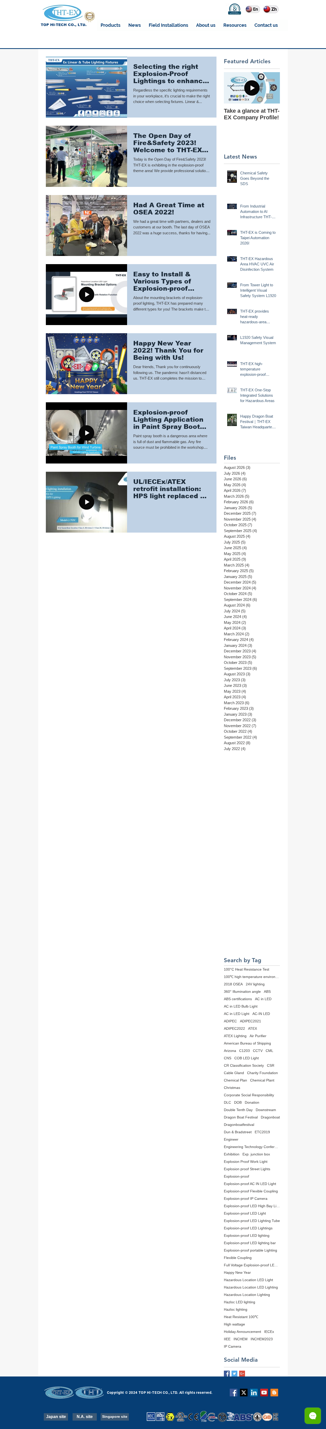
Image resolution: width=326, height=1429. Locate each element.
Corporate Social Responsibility (249, 1095)
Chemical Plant (262, 1080)
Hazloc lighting (235, 1309)
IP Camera (232, 1346)
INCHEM (241, 1339)
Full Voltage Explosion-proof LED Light (252, 1265)
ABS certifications (238, 999)
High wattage (234, 1324)
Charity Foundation (262, 1073)
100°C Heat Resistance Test (246, 969)
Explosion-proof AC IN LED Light (250, 1184)
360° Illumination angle (242, 991)
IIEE (227, 1339)
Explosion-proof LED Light (245, 1213)
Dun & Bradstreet (238, 1132)
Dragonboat (270, 1117)
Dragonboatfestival (239, 1125)
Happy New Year (237, 1272)
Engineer (231, 1139)
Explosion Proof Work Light (245, 1162)
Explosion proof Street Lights (247, 1169)
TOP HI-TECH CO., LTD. (64, 25)
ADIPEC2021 (250, 1021)
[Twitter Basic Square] (234, 1373)
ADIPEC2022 (234, 1028)
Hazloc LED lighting (239, 1302)
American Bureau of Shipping (247, 1043)
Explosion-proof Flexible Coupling (251, 1191)
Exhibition (231, 1154)
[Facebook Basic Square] (227, 1373)
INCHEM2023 (262, 1339)
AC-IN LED (261, 1014)
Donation (252, 1102)
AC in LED (263, 999)
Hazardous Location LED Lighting (251, 1287)
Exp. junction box (256, 1154)
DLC (227, 1102)
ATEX (252, 1028)
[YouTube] (264, 1392)
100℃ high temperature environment (252, 977)
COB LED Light (246, 1058)
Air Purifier (258, 1036)
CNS (227, 1058)
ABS (267, 991)
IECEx (269, 1332)
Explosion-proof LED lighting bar (250, 1243)
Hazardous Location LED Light (248, 1280)
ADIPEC (230, 1021)
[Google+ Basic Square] (242, 1373)
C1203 (244, 1051)
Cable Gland (234, 1073)
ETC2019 (262, 1132)
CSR (270, 1065)
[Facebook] (233, 1392)
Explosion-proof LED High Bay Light (252, 1206)
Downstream (266, 1110)
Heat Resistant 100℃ (241, 1317)
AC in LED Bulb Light (240, 1006)
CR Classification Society (244, 1065)
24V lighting (255, 984)
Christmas (232, 1088)
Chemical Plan (235, 1080)
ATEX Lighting (235, 1036)
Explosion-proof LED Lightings (248, 1228)
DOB (238, 1102)
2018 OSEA (233, 984)
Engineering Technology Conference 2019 (252, 1147)
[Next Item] (271, 88)
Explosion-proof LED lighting (246, 1235)
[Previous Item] (232, 88)
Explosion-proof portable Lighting (250, 1250)
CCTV (258, 1051)
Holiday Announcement (242, 1332)
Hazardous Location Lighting (247, 1295)
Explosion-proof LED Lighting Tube (252, 1221)
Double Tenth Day (238, 1110)
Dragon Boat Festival (241, 1117)
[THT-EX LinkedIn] (254, 1392)
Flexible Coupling (238, 1258)
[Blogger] (274, 1392)
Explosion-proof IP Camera (245, 1198)
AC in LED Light (236, 1014)
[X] (244, 1392)
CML (269, 1051)
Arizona (230, 1051)
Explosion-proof (236, 1176)
